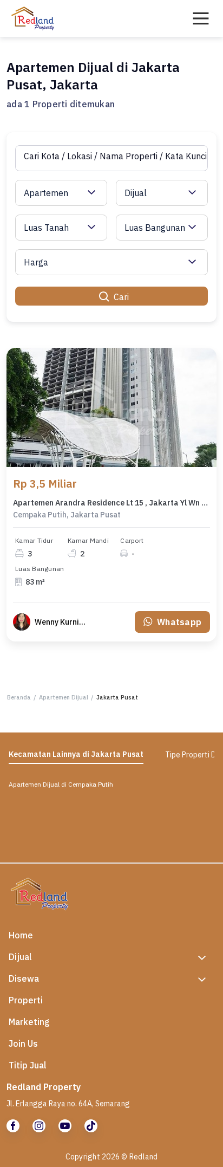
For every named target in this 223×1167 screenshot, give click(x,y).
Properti (26, 1000)
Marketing (29, 1021)
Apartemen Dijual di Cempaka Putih (61, 784)
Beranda (19, 697)
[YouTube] (64, 1125)
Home (21, 935)
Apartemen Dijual (63, 697)
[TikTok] (90, 1125)
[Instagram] (38, 1125)
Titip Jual (28, 1065)
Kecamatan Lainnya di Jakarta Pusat (76, 754)
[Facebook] (12, 1125)
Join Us (23, 1043)
